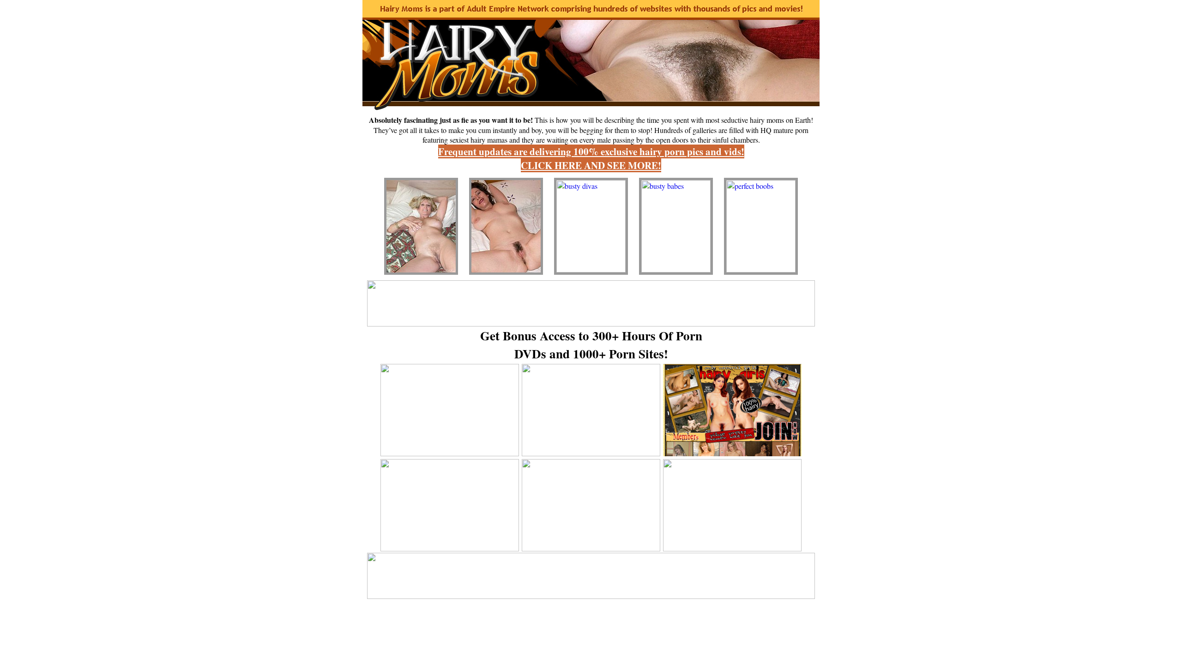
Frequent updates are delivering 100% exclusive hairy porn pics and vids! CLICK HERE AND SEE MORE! (591, 158)
